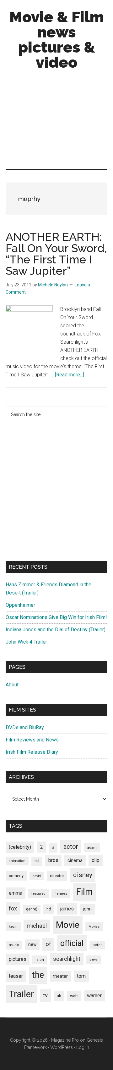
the (38, 975)
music (14, 945)
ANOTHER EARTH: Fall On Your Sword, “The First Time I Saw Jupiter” (56, 253)
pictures (17, 959)
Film (84, 892)
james (67, 909)
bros (53, 860)
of (48, 944)
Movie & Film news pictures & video (56, 39)
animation (17, 861)
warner (94, 996)
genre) (31, 909)
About (12, 685)
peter (97, 945)
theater (60, 976)
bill (37, 861)
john (87, 909)
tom (81, 976)
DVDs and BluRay (25, 727)
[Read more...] (69, 375)
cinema (75, 860)
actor (70, 846)
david (37, 876)
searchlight (66, 959)
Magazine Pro (65, 1040)
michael (37, 925)
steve (93, 960)
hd (48, 909)
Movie (67, 925)
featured (38, 893)
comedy (16, 875)
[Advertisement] (56, 121)
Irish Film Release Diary (32, 752)
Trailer (21, 994)
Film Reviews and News (32, 740)
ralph (39, 960)
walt (74, 995)
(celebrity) (20, 847)
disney (82, 875)
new (32, 944)
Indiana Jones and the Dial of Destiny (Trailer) (55, 630)
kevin (13, 926)
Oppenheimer (20, 605)
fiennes (61, 894)
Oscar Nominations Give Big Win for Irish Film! (56, 617)
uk (59, 996)
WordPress (61, 1047)
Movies (94, 927)
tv (45, 995)
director (57, 875)
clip (96, 860)
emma (15, 893)
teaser (16, 976)
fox (13, 908)
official (71, 943)
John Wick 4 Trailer (26, 642)
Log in (82, 1047)
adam (92, 847)
